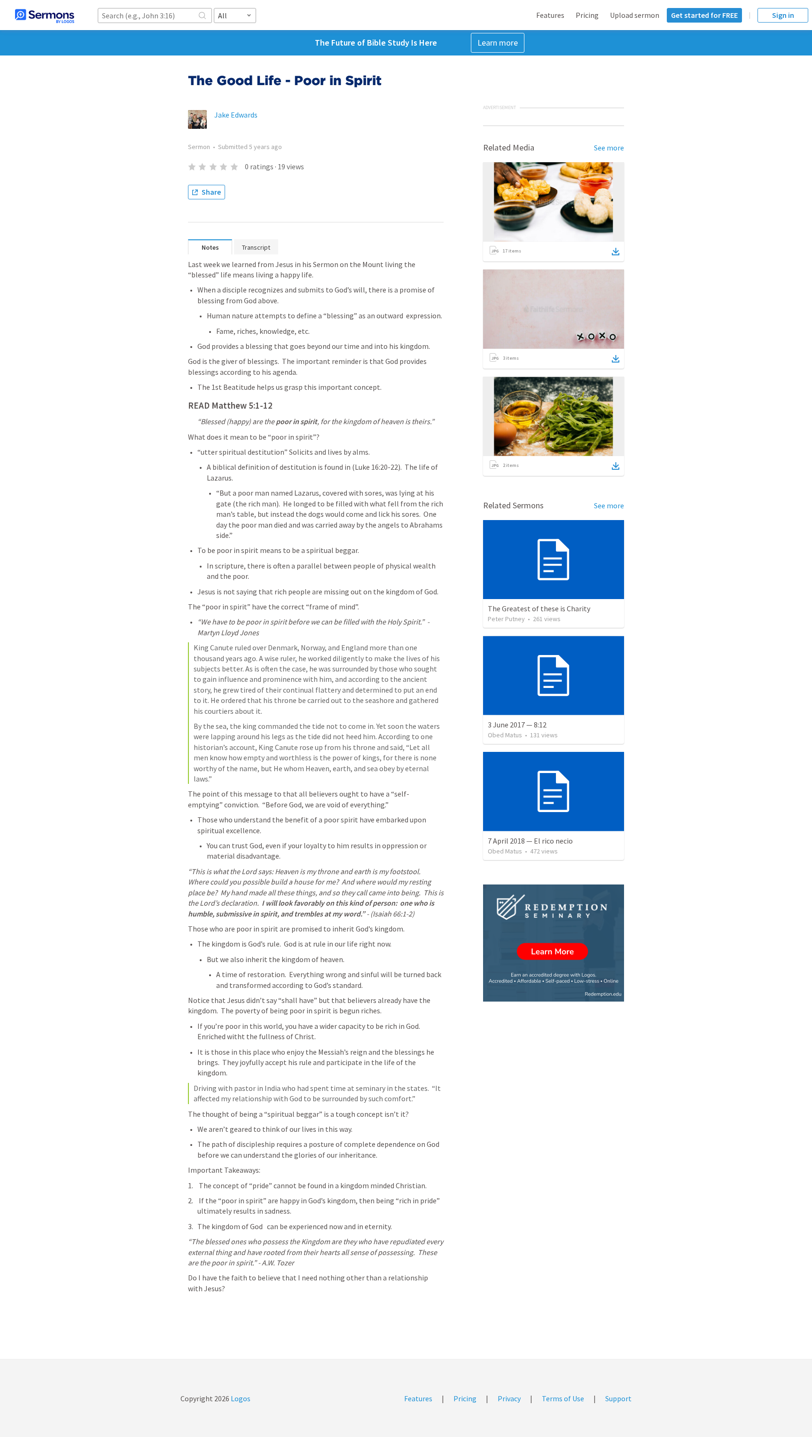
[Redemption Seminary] (553, 943)
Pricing (587, 15)
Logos (239, 1398)
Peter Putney (506, 619)
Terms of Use (563, 1398)
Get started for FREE (704, 15)
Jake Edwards (236, 114)
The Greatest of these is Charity (539, 608)
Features (550, 15)
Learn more (497, 42)
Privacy (509, 1398)
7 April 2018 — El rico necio (530, 840)
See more (609, 147)
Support (618, 1398)
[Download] (615, 251)
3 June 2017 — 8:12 (517, 724)
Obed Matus (505, 735)
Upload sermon (634, 15)
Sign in (783, 15)
